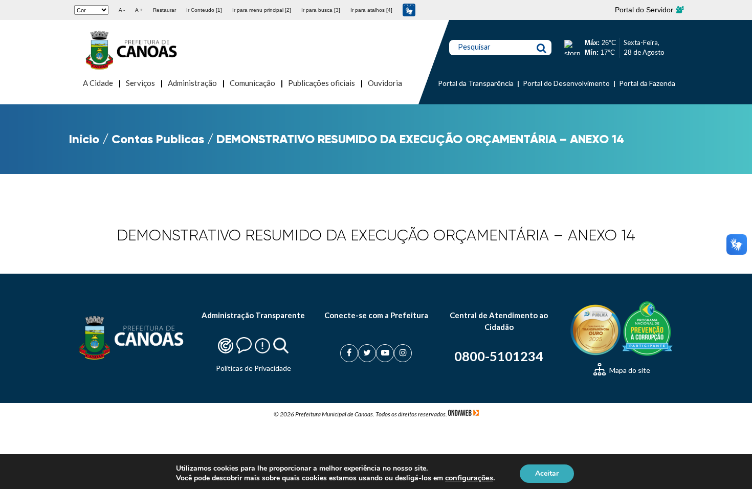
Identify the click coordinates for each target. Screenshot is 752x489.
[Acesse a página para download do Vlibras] (409, 10)
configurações (469, 477)
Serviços (140, 82)
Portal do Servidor (645, 10)
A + (139, 10)
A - (122, 10)
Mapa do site (629, 370)
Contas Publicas (158, 138)
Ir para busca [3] (320, 10)
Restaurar (164, 10)
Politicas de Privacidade (253, 368)
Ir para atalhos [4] (371, 10)
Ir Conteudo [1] (204, 10)
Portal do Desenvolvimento (566, 83)
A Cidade (98, 82)
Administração (192, 82)
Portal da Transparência (476, 83)
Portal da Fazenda (647, 83)
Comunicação (252, 82)
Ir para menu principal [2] (261, 10)
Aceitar (547, 473)
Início (84, 138)
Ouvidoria (385, 82)
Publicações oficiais (321, 82)
